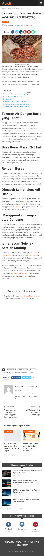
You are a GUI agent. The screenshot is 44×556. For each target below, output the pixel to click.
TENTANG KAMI (33, 542)
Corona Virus (29, 431)
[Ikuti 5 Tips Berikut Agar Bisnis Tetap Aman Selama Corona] (31, 435)
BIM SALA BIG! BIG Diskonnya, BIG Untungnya (33, 412)
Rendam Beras (10, 99)
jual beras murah (23, 369)
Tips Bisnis (5, 21)
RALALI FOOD (21, 542)
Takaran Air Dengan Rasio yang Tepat (17, 94)
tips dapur (15, 273)
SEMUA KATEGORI (22, 545)
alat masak (16, 207)
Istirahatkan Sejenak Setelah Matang (17, 107)
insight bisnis (24, 273)
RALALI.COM (9, 542)
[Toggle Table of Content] (27, 91)
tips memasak (6, 372)
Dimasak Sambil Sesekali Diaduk (15, 102)
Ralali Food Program (28, 296)
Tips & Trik (32, 369)
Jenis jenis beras (11, 369)
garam (32, 255)
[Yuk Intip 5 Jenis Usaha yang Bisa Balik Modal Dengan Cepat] (12, 435)
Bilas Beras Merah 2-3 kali (13, 96)
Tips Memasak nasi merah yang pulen (23, 372)
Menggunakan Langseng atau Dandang (17, 104)
